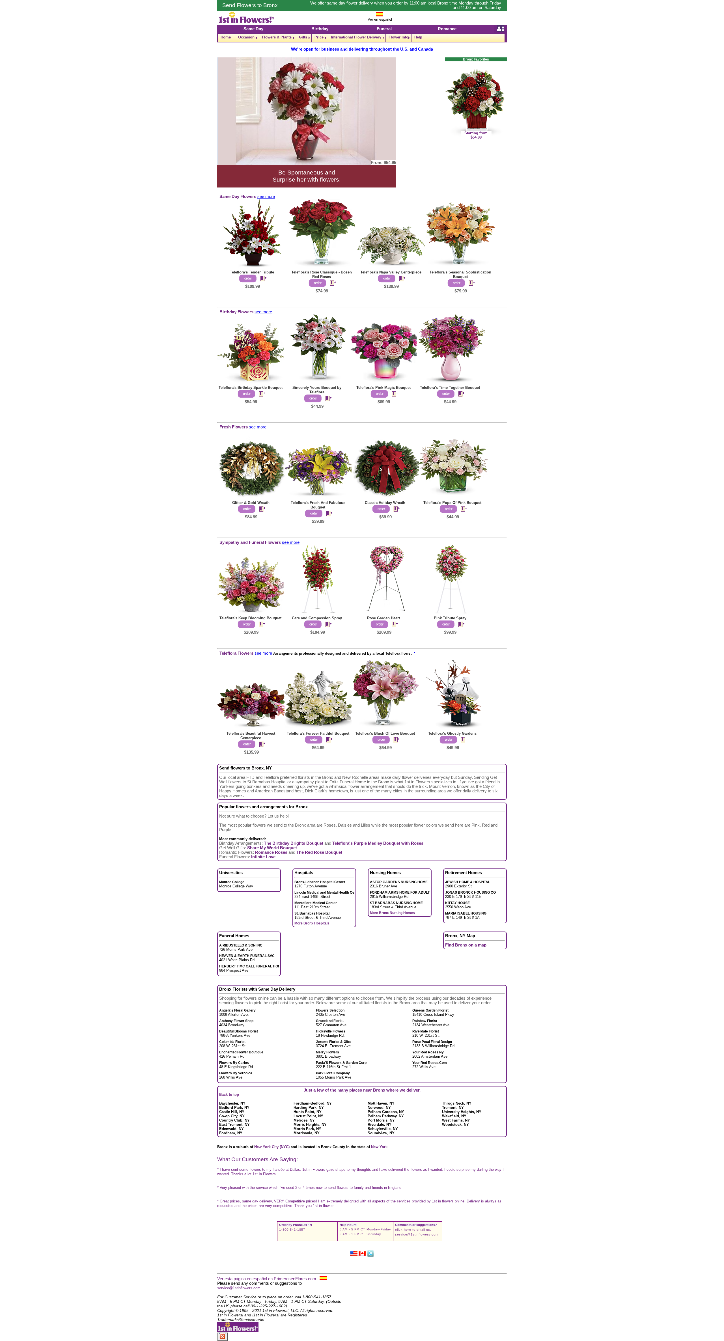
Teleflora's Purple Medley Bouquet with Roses (377, 843)
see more (266, 196)
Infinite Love (263, 857)
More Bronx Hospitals (311, 923)
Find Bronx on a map (465, 945)
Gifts (303, 37)
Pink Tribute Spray (450, 618)
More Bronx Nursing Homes (392, 913)
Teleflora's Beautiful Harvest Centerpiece (251, 735)
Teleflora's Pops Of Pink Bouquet (452, 503)
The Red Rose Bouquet (319, 852)
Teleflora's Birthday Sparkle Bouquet (251, 387)
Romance (447, 29)
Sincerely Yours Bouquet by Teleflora (316, 389)
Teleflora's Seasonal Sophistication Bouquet (460, 274)
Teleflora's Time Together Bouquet (450, 387)
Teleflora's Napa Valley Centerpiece (390, 272)
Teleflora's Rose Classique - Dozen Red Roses (321, 274)
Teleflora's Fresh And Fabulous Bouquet (318, 505)
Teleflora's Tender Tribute (252, 272)
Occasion (246, 37)
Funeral (384, 29)
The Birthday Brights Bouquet (293, 843)
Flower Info (398, 37)
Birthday (319, 29)
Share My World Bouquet (272, 848)
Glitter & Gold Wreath (251, 503)
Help (418, 37)
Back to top (229, 1094)
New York (379, 1147)
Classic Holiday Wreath (385, 503)
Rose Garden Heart (383, 618)
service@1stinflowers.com (416, 1234)
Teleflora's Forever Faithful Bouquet (318, 733)
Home (226, 37)
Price (319, 37)
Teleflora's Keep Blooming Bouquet (250, 618)
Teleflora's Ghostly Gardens (452, 733)
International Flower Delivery (356, 37)
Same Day (253, 29)
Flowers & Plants (277, 37)
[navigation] (362, 37)
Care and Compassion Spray (317, 618)
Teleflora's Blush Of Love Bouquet (385, 733)
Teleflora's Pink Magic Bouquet (383, 387)
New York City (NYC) (272, 1147)
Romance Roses (271, 852)
